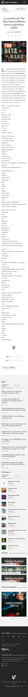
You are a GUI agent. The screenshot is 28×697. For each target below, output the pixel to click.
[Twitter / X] (12, 35)
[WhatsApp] (15, 35)
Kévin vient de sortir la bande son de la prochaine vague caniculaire (13, 424)
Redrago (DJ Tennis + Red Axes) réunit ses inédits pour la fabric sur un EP (14, 448)
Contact (6, 663)
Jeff (10, 32)
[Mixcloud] (24, 636)
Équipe (5, 665)
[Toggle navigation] (24, 2)
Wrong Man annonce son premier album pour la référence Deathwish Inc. (13, 464)
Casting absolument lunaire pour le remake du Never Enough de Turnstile (14, 409)
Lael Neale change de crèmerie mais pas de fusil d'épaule (13, 455)
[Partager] (19, 35)
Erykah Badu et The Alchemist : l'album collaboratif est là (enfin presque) (14, 432)
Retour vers (9, 367)
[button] (10, 618)
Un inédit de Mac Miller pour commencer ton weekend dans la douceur (12, 400)
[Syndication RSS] (3, 640)
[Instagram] (8, 636)
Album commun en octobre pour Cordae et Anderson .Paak (12, 392)
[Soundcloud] (18, 636)
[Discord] (13, 636)
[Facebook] (8, 35)
